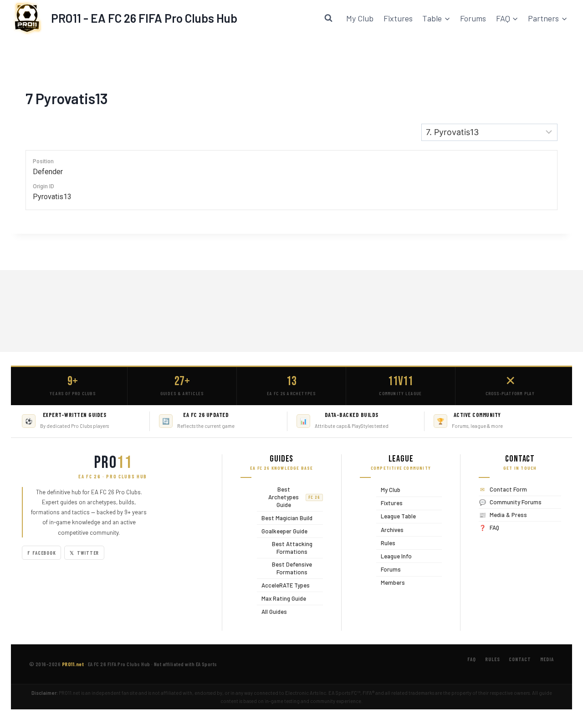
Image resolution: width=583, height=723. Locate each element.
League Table (396, 516)
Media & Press (508, 514)
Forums (473, 18)
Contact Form (508, 489)
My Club (359, 18)
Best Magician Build (284, 518)
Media (547, 659)
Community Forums (516, 502)
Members (390, 583)
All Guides (272, 611)
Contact (520, 659)
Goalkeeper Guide (282, 531)
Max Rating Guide (281, 598)
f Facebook (41, 553)
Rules (385, 543)
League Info (394, 556)
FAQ (494, 527)
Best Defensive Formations (284, 568)
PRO (113, 463)
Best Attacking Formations (284, 547)
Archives (390, 529)
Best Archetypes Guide (288, 497)
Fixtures (398, 18)
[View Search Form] (328, 18)
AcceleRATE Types (283, 585)
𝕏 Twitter (84, 553)
